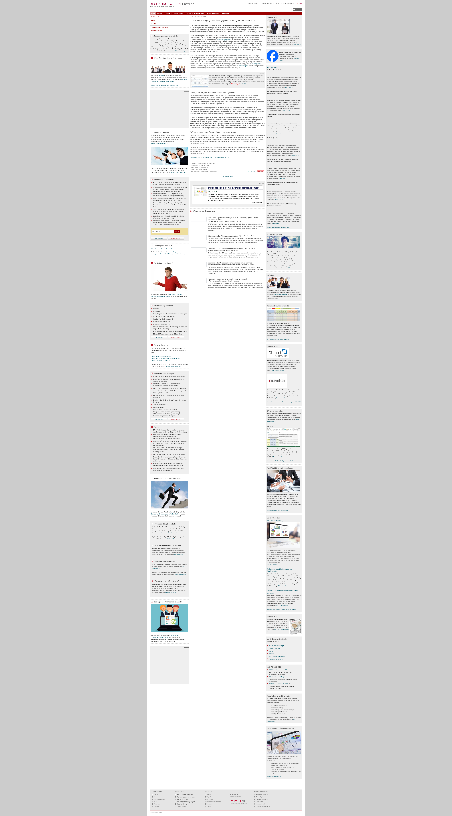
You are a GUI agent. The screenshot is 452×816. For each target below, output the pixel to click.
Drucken (252, 171)
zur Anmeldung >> (180, 574)
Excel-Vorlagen (213, 13)
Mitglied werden (253, 3)
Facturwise (156, 311)
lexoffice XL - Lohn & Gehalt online (164, 316)
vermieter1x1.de (260, 804)
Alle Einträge (159, 238)
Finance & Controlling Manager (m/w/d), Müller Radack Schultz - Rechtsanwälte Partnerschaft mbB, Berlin (169, 205)
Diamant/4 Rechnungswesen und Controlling (167, 334)
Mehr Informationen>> (281, 605)
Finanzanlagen (243, 66)
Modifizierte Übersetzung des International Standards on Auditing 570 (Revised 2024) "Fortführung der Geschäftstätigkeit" (170, 443)
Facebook (157, 804)
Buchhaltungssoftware (163, 305)
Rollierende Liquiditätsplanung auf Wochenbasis (279, 570)
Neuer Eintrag (175, 238)
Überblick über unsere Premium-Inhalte (166, 533)
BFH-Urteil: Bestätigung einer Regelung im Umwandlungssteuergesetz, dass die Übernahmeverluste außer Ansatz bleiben (167, 436)
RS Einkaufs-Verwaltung (276, 677)
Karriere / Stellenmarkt (195, 13)
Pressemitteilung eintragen (159, 27)
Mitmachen (209, 799)
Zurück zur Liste (227, 176)
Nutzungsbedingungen (186, 802)
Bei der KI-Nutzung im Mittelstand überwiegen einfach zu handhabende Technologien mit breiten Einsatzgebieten (169, 450)
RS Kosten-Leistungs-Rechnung (279, 684)
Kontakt (156, 794)
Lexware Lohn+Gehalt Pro (161, 321)
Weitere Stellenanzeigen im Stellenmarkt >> (279, 227)
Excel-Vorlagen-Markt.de (263, 806)
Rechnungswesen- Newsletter (165, 35)
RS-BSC (271, 654)
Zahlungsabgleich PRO (160, 405)
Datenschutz (182, 804)
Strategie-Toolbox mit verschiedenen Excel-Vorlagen (283, 591)
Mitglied (161, 75)
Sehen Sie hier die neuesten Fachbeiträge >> (165, 85)
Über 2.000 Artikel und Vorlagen (168, 58)
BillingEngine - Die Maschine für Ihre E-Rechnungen (170, 314)
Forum (159, 13)
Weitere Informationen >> (174, 539)
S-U (169, 249)
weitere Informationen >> (179, 172)
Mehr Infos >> (297, 44)
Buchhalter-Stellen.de (262, 794)
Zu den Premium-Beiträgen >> (160, 360)
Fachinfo (168, 13)
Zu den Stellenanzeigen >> (159, 144)
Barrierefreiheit (183, 799)
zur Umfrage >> (178, 554)
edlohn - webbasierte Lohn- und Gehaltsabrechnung (170, 331)
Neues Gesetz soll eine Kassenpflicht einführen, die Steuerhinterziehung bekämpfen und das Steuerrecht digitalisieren (170, 459)
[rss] (260, 172)
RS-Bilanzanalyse (274, 648)
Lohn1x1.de (259, 801)
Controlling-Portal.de (262, 797)
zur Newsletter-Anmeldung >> (178, 51)
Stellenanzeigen (272, 67)
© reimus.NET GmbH (156, 812)
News (153, 13)
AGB (155, 801)
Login (300, 3)
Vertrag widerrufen (186, 797)
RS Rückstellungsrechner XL (278, 670)
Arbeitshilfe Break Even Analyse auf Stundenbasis (169, 376)
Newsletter (154, 23)
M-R (165, 249)
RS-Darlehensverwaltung (277, 656)
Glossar (225, 13)
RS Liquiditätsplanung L (276, 520)
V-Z (172, 249)
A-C (152, 249)
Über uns (156, 797)
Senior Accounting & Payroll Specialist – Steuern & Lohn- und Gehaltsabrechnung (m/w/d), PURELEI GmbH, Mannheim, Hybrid (169, 211)
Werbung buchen (288, 3)
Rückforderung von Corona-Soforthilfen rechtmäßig (169, 454)
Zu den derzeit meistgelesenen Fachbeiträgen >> (166, 358)
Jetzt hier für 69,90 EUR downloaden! (277, 510)
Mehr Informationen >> (278, 370)
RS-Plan (271, 651)
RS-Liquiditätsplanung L (276, 646)
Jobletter (208, 806)
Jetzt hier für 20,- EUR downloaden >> (278, 339)
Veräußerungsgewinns (224, 40)
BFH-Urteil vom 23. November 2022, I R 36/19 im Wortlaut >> (209, 157)
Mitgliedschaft (210, 797)
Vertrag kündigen (185, 795)
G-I (159, 249)
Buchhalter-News (156, 17)
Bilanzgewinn (256, 64)
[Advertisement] (169, 109)
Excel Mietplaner (158, 407)
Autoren (277, 3)
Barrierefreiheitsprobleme (213, 801)
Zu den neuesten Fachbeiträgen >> (162, 356)
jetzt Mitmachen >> (170, 592)
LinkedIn (156, 806)
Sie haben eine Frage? (163, 263)
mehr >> (245, 84)
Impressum (181, 806)
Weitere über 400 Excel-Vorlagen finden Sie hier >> (281, 461)
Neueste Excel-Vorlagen (164, 373)
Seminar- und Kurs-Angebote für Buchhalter (165, 514)
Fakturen (156, 309)
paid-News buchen (157, 30)
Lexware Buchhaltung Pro (161, 324)
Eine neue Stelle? (161, 132)
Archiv (153, 20)
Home (192, 17)
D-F (156, 249)
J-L (162, 249)
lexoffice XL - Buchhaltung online (163, 319)
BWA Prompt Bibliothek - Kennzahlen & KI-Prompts (169, 388)
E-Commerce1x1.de (262, 799)
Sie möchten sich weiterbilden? (167, 478)
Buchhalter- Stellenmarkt (164, 179)
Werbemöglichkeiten (159, 799)
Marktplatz (178, 13)
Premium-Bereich (266, 3)
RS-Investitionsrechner (276, 659)
